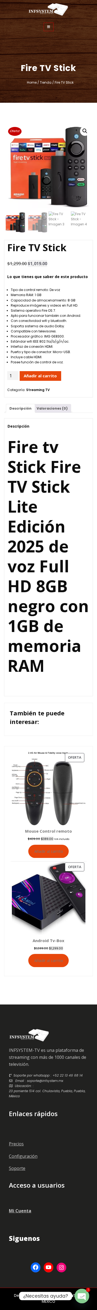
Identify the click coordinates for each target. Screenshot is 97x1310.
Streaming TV (38, 390)
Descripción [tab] (20, 408)
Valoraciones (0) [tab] (52, 408)
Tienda (45, 82)
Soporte (17, 1168)
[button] (85, 131)
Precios (16, 1144)
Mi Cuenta (20, 1211)
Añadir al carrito (40, 375)
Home (32, 82)
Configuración (23, 1156)
